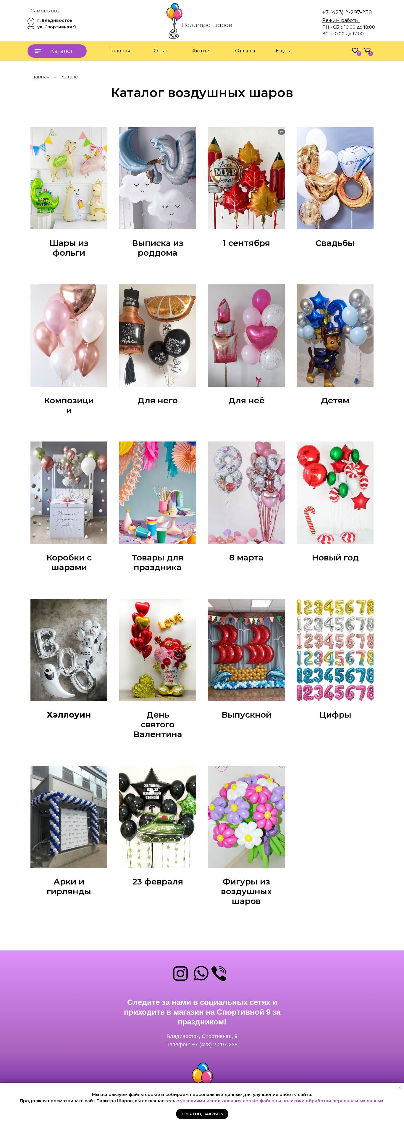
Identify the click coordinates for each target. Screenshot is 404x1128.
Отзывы (245, 51)
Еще (281, 51)
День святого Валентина (157, 724)
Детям (335, 400)
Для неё (246, 400)
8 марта (246, 558)
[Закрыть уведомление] (400, 1087)
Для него (158, 400)
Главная (120, 51)
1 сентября (246, 243)
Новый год (335, 558)
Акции (201, 51)
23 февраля (157, 882)
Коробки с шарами (69, 562)
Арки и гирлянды (69, 886)
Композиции (69, 405)
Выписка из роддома (157, 248)
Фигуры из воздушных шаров (246, 891)
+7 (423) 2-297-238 (347, 12)
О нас (161, 51)
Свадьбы (335, 243)
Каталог (71, 77)
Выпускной (247, 715)
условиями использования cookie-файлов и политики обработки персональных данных (281, 1100)
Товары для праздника (157, 562)
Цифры (335, 715)
